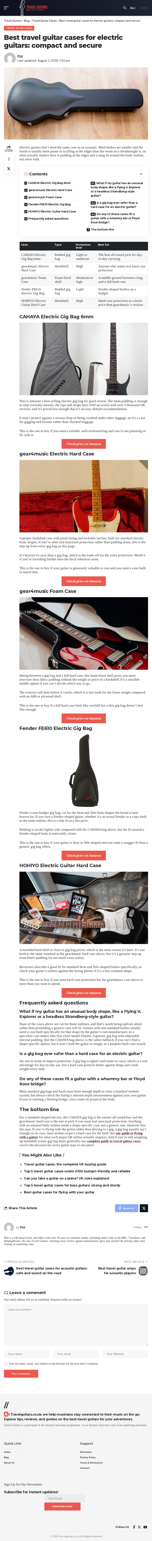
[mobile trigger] (7, 8)
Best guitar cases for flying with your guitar (59, 1192)
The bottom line (102, 229)
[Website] (146, 1227)
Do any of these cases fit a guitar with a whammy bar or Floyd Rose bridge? (115, 218)
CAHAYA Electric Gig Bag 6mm (49, 183)
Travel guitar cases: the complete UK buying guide (65, 1164)
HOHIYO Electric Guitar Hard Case (52, 211)
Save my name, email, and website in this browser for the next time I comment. (53, 1363)
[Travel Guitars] (33, 8)
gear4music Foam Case (45, 197)
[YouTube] (145, 1527)
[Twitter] (139, 1527)
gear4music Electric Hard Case (50, 190)
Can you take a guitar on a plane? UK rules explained (66, 1178)
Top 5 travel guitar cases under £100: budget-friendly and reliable (77, 1171)
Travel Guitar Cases (19, 28)
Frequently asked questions (48, 218)
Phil (20, 56)
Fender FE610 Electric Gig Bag (49, 204)
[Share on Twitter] (8, 168)
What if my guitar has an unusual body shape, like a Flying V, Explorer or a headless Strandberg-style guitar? (117, 189)
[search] (125, 8)
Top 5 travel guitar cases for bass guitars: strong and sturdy (72, 1185)
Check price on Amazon (83, 444)
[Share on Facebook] (8, 159)
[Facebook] (134, 1527)
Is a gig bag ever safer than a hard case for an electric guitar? (114, 205)
